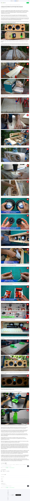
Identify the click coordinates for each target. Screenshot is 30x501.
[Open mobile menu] (1, 2)
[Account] (25, 2)
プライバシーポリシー (12, 467)
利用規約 (7, 467)
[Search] (23, 2)
